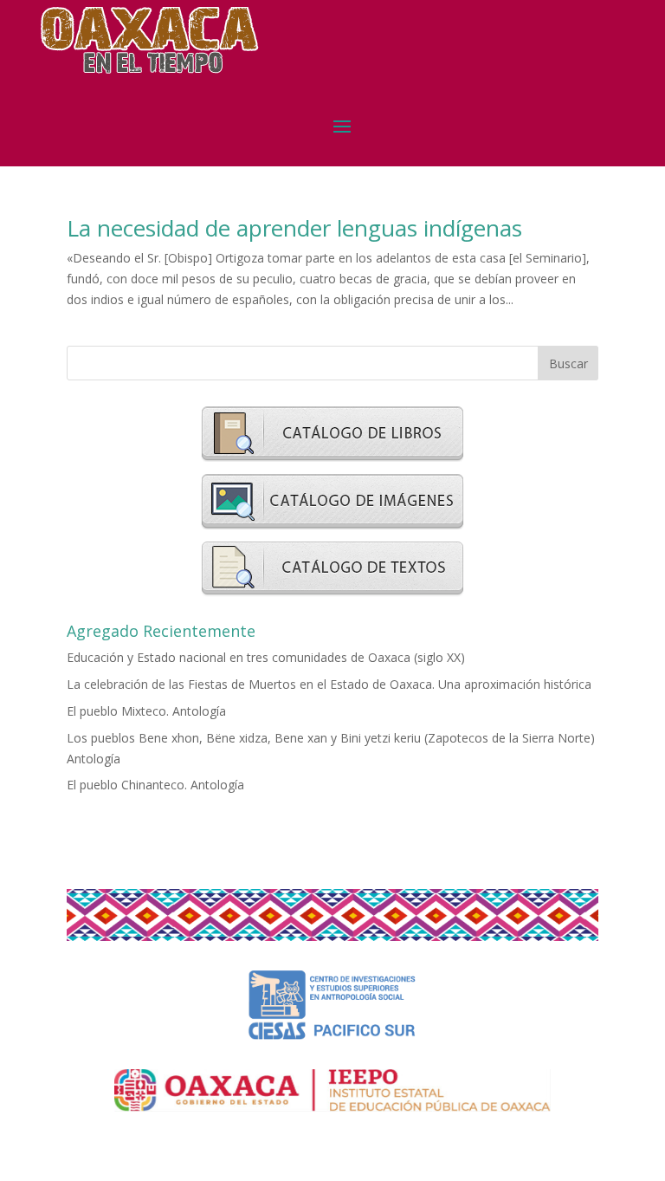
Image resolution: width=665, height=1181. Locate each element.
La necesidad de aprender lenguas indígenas (294, 227)
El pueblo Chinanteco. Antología (155, 784)
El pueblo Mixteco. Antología (146, 711)
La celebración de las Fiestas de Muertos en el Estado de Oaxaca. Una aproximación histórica (329, 684)
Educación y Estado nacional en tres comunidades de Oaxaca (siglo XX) (266, 657)
